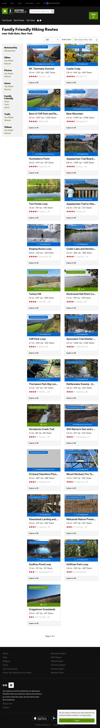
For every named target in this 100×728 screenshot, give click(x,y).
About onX (7, 703)
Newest (7, 63)
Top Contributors (10, 669)
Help (5, 657)
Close (76, 720)
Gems (7, 107)
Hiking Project (57, 661)
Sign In (93, 15)
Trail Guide (7, 20)
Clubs (5, 665)
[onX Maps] (8, 687)
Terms (55, 725)
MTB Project (56, 657)
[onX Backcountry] (52, 3)
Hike (20, 3)
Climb (4, 3)
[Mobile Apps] (39, 20)
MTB (12, 3)
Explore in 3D (33, 82)
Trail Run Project (58, 665)
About (5, 653)
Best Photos (19, 20)
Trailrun (29, 3)
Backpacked (9, 50)
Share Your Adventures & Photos (17, 672)
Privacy (62, 725)
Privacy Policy (86, 715)
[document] (77, 717)
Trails (6, 104)
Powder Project (57, 669)
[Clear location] (96, 39)
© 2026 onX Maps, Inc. (43, 725)
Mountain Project (58, 653)
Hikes (6, 101)
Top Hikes (30, 20)
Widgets (6, 661)
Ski (38, 3)
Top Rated (8, 60)
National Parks (57, 672)
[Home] (15, 11)
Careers (6, 707)
